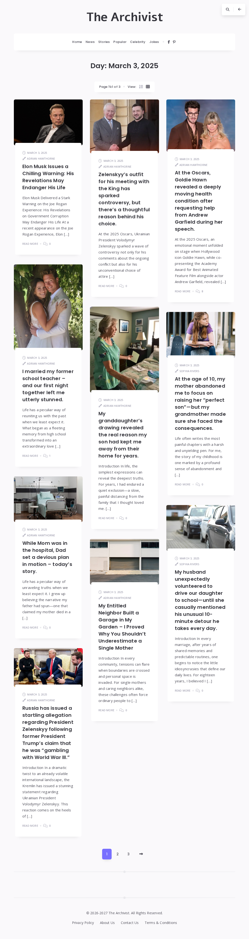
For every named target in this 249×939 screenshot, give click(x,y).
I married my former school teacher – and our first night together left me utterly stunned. (48, 385)
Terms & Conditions (161, 922)
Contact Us (130, 922)
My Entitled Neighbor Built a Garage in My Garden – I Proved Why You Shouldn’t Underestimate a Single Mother (122, 626)
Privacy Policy (83, 922)
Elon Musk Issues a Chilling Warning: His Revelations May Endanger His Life (48, 177)
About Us (107, 922)
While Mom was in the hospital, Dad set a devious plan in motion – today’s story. (47, 557)
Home (77, 42)
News (90, 42)
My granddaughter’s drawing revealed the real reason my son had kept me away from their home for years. (122, 434)
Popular (119, 42)
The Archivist (124, 17)
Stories (104, 42)
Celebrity (138, 42)
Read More (30, 243)
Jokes (154, 42)
